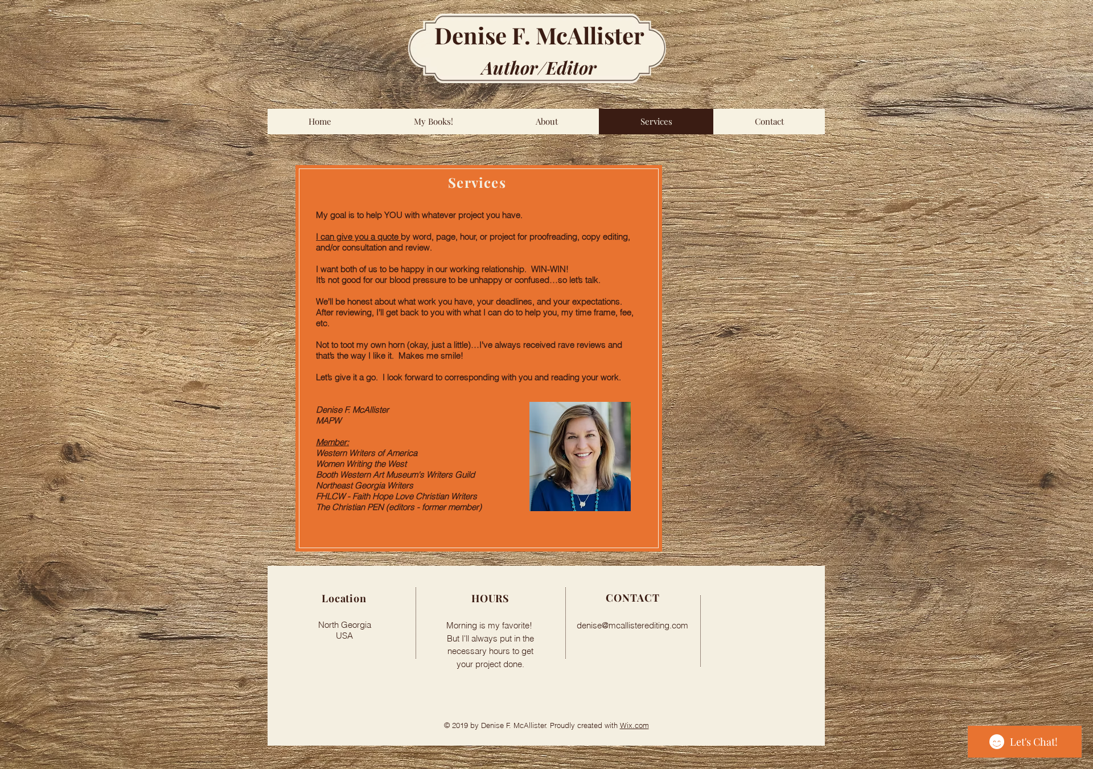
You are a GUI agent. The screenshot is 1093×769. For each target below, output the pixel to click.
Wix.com (634, 725)
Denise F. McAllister (539, 35)
